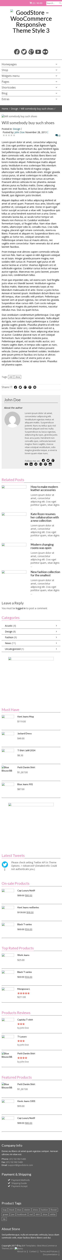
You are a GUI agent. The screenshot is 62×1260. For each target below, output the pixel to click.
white (52, 1214)
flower (54, 1209)
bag (4, 1209)
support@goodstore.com (20, 1165)
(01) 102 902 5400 (17, 1158)
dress (35, 1209)
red (31, 1214)
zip (4, 1219)
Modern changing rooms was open (42, 546)
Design (14, 108)
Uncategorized (13, 648)
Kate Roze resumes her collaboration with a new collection (45, 517)
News (8, 643)
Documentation (50, 1254)
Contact (33, 1251)
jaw (12, 1214)
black (11, 1209)
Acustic (9, 625)
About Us (21, 1251)
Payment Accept (19, 1186)
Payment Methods (20, 1180)
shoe (17, 377)
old (10, 377)
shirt (38, 1214)
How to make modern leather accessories (44, 488)
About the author (13, 407)
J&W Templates (28, 1245)
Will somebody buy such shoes (37, 108)
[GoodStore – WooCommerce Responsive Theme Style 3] (31, 21)
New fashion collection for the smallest (45, 573)
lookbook (22, 1214)
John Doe (20, 132)
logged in (21, 608)
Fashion (9, 637)
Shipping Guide (19, 1183)
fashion (44, 1209)
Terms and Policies (49, 1251)
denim (27, 1209)
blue (19, 1209)
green (5, 1214)
